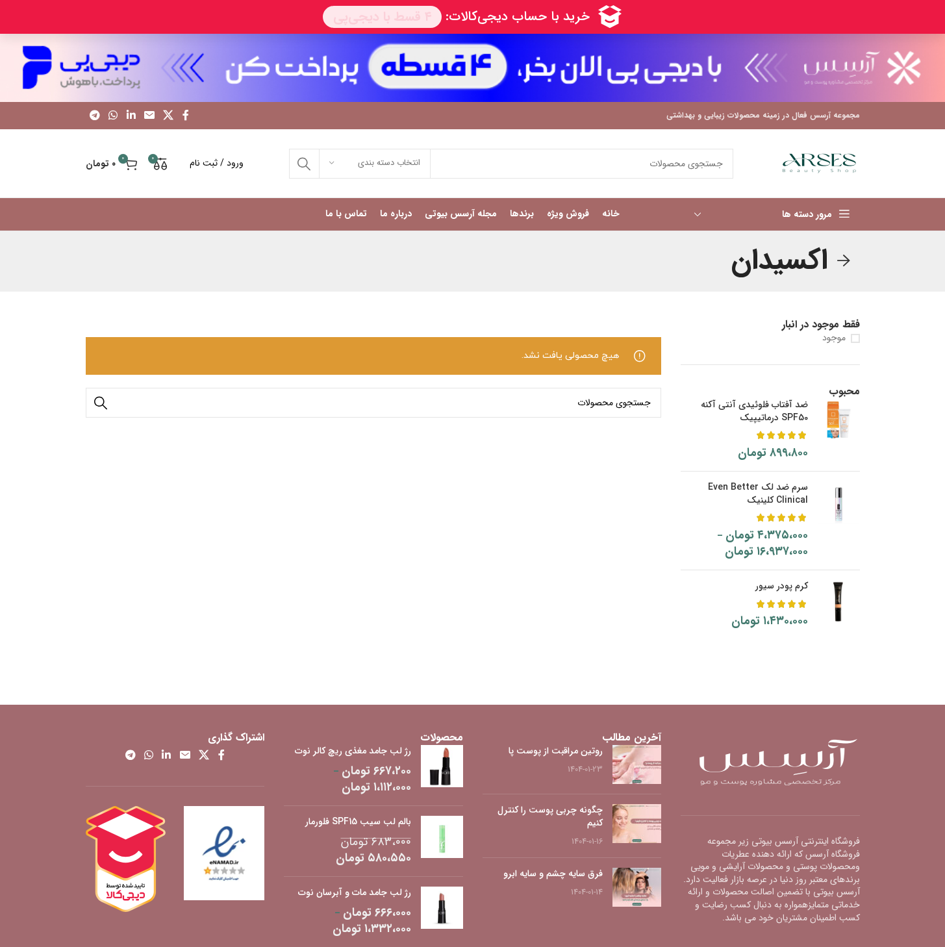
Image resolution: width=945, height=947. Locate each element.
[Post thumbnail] (636, 764)
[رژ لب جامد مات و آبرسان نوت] (442, 912)
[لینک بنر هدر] (472, 68)
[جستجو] (304, 164)
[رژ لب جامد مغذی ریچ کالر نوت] (442, 770)
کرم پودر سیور (781, 586)
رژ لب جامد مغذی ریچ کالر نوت (353, 751)
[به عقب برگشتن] (843, 261)
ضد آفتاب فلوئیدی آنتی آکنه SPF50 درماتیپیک (754, 411)
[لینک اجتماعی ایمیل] (149, 115)
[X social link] (168, 115)
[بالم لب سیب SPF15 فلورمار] (442, 841)
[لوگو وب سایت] (819, 163)
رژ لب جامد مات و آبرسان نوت (354, 893)
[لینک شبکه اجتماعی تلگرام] (95, 115)
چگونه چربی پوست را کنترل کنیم (550, 816)
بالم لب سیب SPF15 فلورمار (358, 822)
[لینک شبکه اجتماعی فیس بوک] (186, 115)
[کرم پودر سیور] (839, 604)
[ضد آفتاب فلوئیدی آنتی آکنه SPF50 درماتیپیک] (839, 430)
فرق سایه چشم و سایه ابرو (553, 873)
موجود (834, 338)
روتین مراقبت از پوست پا (556, 751)
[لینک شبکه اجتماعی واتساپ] (113, 115)
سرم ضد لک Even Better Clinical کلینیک (758, 494)
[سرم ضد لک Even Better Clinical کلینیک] (839, 520)
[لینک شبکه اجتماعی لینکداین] (131, 115)
